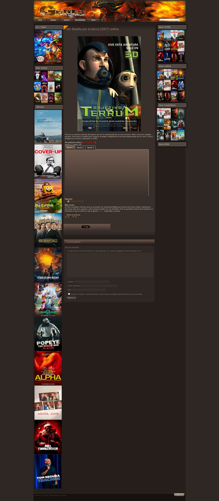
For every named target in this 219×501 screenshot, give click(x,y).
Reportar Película (77, 201)
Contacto (46, 495)
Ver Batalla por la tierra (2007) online (92, 29)
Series (93, 20)
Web (69, 290)
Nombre (71, 282)
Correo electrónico (75, 286)
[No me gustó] (73, 217)
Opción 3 (90, 148)
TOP (180, 494)
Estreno (53, 20)
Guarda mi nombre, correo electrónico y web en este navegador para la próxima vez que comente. (107, 294)
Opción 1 (70, 148)
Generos (67, 20)
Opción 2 (80, 148)
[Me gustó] (66, 217)
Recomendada (80, 20)
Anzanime (63, 495)
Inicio (40, 20)
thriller (101, 211)
